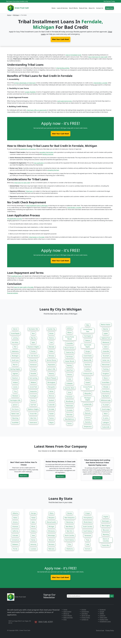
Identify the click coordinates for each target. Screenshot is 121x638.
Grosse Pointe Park (87, 330)
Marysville (88, 393)
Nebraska (51, 549)
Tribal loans (29, 191)
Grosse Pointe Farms (87, 388)
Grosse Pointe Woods (69, 338)
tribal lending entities (62, 68)
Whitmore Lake (106, 400)
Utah (87, 544)
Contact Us (99, 8)
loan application (39, 163)
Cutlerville (51, 405)
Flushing (105, 369)
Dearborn (15, 378)
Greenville (106, 351)
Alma (87, 409)
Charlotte (88, 422)
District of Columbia (106, 540)
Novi (33, 333)
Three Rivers (106, 391)
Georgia (33, 513)
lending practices (48, 154)
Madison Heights (33, 409)
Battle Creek (15, 414)
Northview (69, 357)
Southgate (33, 396)
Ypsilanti (51, 400)
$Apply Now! (109, 8)
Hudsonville (105, 427)
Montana (51, 544)
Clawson (87, 340)
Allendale (51, 347)
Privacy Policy (85, 617)
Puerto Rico (105, 545)
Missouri (51, 540)
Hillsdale (105, 387)
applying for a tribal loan (28, 149)
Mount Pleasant (51, 378)
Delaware (15, 544)
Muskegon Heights (87, 399)
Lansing (15, 338)
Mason (106, 378)
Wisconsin (106, 530)
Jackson (15, 405)
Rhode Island (88, 522)
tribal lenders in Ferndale (36, 237)
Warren (15, 365)
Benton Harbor (105, 324)
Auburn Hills (51, 369)
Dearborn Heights (33, 347)
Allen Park (33, 418)
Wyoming (15, 418)
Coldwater (69, 383)
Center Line (105, 360)
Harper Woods (69, 361)
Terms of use (100, 630)
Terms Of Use (85, 615)
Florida (15, 549)
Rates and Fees (68, 617)
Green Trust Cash (21, 8)
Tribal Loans (103, 617)
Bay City (33, 338)
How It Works (73, 8)
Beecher (105, 329)
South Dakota (87, 531)
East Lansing (33, 378)
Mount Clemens (69, 348)
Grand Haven (88, 356)
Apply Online (67, 612)
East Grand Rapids (87, 346)
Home (53, 8)
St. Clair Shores (33, 356)
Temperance (88, 426)
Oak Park (33, 405)
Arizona (15, 522)
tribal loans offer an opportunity (37, 110)
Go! (112, 596)
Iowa (33, 535)
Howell (88, 382)
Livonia (15, 387)
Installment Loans (105, 621)
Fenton (69, 423)
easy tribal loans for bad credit (97, 57)
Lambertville (88, 404)
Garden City (51, 329)
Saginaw (15, 373)
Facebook (103, 610)
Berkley (69, 366)
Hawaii (33, 518)
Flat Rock (87, 365)
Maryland (51, 518)
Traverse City (70, 352)
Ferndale (51, 409)
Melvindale (69, 406)
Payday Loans (104, 619)
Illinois (33, 526)
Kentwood (33, 365)
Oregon (87, 513)
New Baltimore (69, 419)
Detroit (15, 329)
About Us (92, 8)
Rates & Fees (83, 8)
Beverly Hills (87, 360)
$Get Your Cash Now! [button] (60, 39)
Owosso (69, 374)
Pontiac (33, 351)
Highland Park (105, 338)
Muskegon (15, 356)
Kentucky (33, 544)
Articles (83, 610)
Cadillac (87, 369)
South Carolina (87, 526)
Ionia (69, 392)
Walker (51, 351)
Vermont (87, 549)
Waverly (51, 373)
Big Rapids (106, 396)
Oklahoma (69, 549)
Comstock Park (87, 373)
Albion (106, 414)
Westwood (105, 342)
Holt (51, 342)
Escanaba (70, 410)
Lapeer (106, 333)
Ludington (106, 422)
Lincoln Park (33, 387)
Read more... (24, 475)
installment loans (16, 276)
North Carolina (69, 535)
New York (70, 531)
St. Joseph (106, 405)
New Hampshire (70, 518)
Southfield (15, 422)
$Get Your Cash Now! (60, 134)
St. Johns (105, 418)
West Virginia (106, 525)
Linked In (102, 615)
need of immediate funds (73, 55)
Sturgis (87, 351)
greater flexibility (30, 92)
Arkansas (15, 526)
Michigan (16, 15)
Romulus (51, 356)
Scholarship (85, 612)
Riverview (70, 415)
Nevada (69, 513)
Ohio (69, 544)
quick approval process (64, 101)
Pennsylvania (88, 518)
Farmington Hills (15, 400)
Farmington (87, 336)
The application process (14, 218)
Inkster (51, 333)
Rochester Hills (33, 329)
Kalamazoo (15, 351)
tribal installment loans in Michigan (37, 205)
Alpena (88, 378)
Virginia (105, 517)
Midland (33, 382)
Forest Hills (33, 414)
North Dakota (69, 540)
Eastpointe (33, 391)
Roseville (33, 373)
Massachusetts (51, 522)
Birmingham (51, 382)
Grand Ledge (106, 409)
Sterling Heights (15, 369)
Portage (33, 369)
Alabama (15, 513)
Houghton (106, 373)
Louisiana (33, 549)
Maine (51, 513)
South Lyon (15, 360)
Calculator (84, 613)
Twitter (102, 613)
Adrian (51, 391)
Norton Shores (51, 360)
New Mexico (69, 526)
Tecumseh (106, 356)
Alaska (15, 518)
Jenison (69, 328)
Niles (87, 325)
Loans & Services (62, 8)
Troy (15, 391)
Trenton (51, 418)
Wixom (69, 332)
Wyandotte (51, 365)
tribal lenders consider (100, 83)
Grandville (69, 343)
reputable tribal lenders (46, 152)
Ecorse (88, 418)
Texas (87, 540)
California (15, 531)
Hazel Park (69, 370)
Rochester (69, 397)
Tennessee (87, 535)
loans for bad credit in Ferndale (23, 287)
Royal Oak (33, 360)
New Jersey (69, 522)
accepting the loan (53, 170)
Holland (15, 382)
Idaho (33, 522)
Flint (15, 347)
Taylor (33, 342)
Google (102, 612)
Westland (15, 396)
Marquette (51, 387)
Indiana (33, 531)
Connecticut (15, 540)
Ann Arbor (15, 342)
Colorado (15, 535)
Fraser (70, 379)
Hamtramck (33, 422)
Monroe (51, 396)
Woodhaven (69, 401)
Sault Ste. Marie (69, 388)
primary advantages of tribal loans (25, 83)
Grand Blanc (106, 382)
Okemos (51, 338)
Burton (33, 400)
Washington (106, 521)
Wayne (51, 422)
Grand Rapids (15, 333)
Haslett (51, 414)
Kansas (33, 540)
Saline (106, 347)
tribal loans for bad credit (22, 183)
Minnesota (51, 531)
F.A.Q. (65, 619)
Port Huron (15, 409)
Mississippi (51, 535)
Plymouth (88, 413)
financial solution (12, 293)
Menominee (106, 365)
